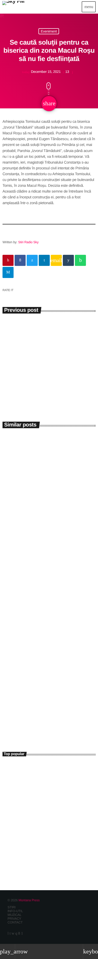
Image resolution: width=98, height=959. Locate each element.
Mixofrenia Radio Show (32, 722)
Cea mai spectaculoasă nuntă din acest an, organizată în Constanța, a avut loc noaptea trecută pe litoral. (47, 770)
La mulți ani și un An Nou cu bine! (55, 814)
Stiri (11, 502)
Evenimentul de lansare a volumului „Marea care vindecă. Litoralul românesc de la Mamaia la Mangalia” (45, 519)
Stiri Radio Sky (28, 242)
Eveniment (49, 31)
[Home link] (13, 7)
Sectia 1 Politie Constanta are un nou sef (45, 836)
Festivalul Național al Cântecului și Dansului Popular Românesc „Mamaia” (44, 626)
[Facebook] (19, 934)
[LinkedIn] (10, 934)
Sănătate (14, 328)
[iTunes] (13, 934)
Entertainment (16, 713)
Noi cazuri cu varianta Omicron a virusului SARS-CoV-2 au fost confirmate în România (47, 343)
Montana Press (29, 900)
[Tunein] (8, 934)
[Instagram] (16, 934)
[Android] (22, 934)
